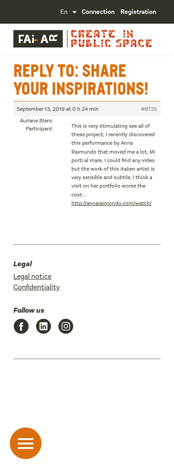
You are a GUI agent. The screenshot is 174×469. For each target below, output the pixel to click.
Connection (98, 12)
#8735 (149, 109)
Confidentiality (36, 287)
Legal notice (32, 276)
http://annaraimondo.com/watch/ (111, 203)
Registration (138, 12)
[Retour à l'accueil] (37, 39)
